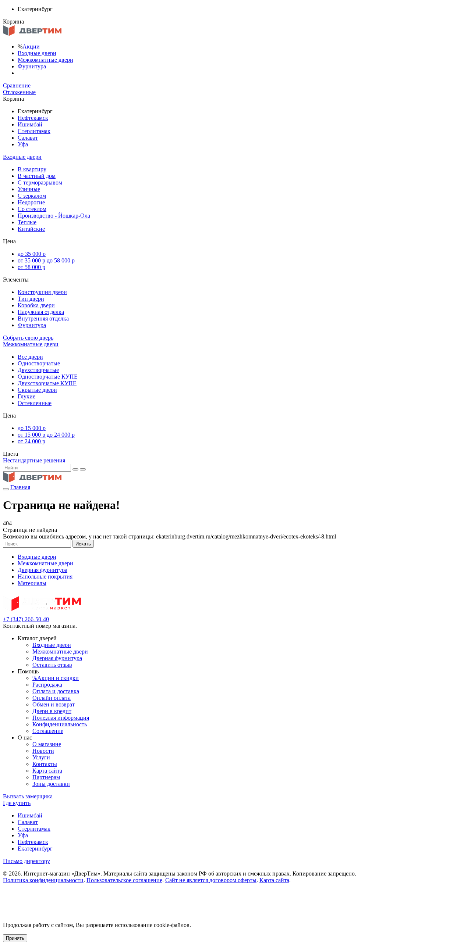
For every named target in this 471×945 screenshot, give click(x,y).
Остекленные (35, 403)
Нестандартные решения (34, 460)
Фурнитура (32, 66)
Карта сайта (47, 770)
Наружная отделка (41, 312)
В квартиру (32, 169)
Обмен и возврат (53, 704)
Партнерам (46, 777)
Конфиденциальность (59, 724)
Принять (15, 938)
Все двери (30, 357)
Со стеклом (32, 209)
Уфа (23, 144)
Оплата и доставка (55, 691)
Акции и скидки (55, 678)
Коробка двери (36, 305)
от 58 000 (31, 267)
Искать (83, 544)
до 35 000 (32, 254)
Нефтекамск (33, 118)
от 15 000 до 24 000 (46, 435)
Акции (31, 46)
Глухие (26, 396)
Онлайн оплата (51, 698)
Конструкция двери (42, 292)
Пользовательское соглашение (124, 880)
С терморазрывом (40, 182)
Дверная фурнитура (42, 570)
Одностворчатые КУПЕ (48, 376)
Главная (20, 487)
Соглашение (47, 731)
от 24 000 (31, 441)
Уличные (29, 189)
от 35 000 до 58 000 (46, 260)
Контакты (44, 764)
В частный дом (37, 176)
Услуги (41, 757)
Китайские (31, 229)
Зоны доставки (51, 784)
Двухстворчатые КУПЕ (47, 383)
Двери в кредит (51, 711)
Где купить (17, 803)
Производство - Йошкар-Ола (54, 215)
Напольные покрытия (45, 576)
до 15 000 (32, 428)
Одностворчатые (39, 363)
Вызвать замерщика (28, 796)
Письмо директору (26, 861)
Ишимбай (30, 124)
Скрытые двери (37, 390)
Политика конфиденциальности (43, 880)
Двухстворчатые (38, 370)
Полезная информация (60, 718)
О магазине (46, 744)
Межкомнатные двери (45, 60)
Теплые (27, 222)
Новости (43, 751)
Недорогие (31, 202)
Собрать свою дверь (28, 337)
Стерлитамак (34, 131)
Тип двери (31, 299)
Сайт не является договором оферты (210, 880)
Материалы (32, 583)
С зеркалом (32, 196)
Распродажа (47, 684)
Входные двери (37, 53)
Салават (28, 138)
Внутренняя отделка (43, 318)
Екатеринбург (35, 848)
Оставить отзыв (52, 665)
